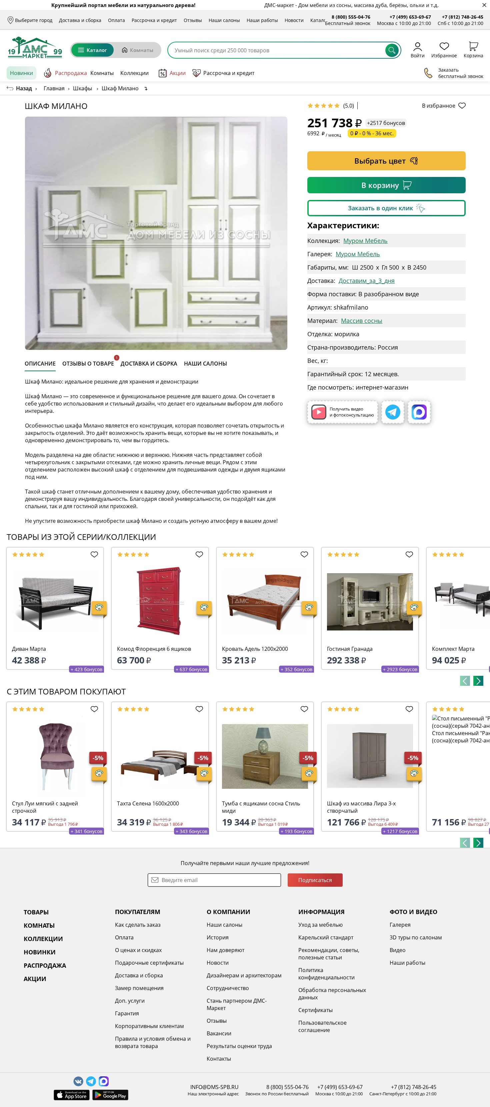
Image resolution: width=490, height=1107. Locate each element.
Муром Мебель (365, 241)
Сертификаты (315, 1010)
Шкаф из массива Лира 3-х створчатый (361, 807)
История (218, 937)
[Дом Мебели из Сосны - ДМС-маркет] (35, 47)
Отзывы (193, 20)
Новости (294, 20)
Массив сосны (361, 321)
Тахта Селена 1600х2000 (148, 803)
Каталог (319, 20)
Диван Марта (29, 648)
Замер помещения (139, 988)
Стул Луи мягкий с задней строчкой (45, 807)
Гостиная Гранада (350, 648)
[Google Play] (110, 1095)
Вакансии (219, 1033)
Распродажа (71, 73)
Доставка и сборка (80, 20)
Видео (398, 950)
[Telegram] (392, 412)
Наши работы (262, 20)
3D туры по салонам (416, 937)
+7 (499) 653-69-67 (410, 17)
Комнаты (141, 50)
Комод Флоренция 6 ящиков (154, 648)
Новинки (21, 73)
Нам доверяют (225, 950)
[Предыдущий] (465, 681)
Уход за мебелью (320, 924)
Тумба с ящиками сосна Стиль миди (261, 807)
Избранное (444, 55)
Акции (178, 73)
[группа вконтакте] (78, 1081)
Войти (418, 55)
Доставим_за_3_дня (367, 281)
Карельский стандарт (325, 937)
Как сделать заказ (138, 924)
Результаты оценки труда (239, 1046)
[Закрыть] (484, 5)
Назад (24, 88)
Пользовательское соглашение (322, 1026)
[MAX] (419, 412)
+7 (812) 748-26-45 (462, 17)
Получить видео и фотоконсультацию (352, 412)
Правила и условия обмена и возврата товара (153, 1042)
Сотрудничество (228, 988)
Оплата (116, 20)
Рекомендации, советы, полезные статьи (328, 953)
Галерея (400, 924)
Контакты (219, 1058)
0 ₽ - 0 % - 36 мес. (372, 133)
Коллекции (134, 73)
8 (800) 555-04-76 (351, 17)
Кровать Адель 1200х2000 (255, 648)
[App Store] (72, 1095)
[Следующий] (478, 681)
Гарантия (127, 1013)
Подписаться (315, 880)
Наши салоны (224, 20)
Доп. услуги (130, 1000)
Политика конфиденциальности (326, 973)
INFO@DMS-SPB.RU (214, 1087)
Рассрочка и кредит (154, 20)
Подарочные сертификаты (149, 962)
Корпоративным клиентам (149, 1026)
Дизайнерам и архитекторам (244, 975)
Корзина (473, 55)
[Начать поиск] (392, 50)
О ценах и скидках (138, 950)
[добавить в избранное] (93, 554)
